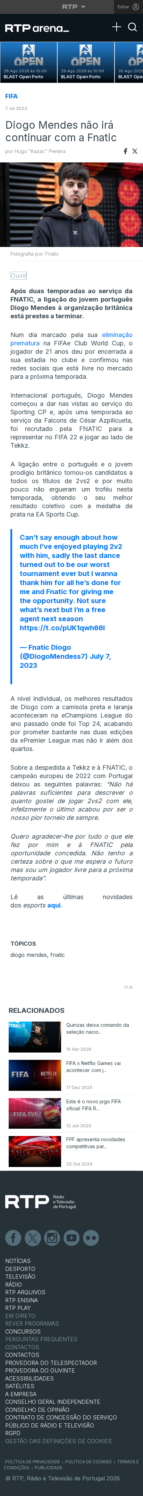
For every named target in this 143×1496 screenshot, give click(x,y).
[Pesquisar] (132, 33)
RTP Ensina (21, 1300)
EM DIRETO (20, 1315)
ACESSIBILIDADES (29, 1378)
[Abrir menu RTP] (71, 6)
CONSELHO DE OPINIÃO (37, 1409)
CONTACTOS (22, 1354)
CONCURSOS (23, 1331)
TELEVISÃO (20, 1276)
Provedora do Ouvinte (40, 1370)
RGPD (12, 1433)
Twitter (33, 1238)
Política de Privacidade (32, 1461)
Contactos (22, 1347)
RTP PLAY (18, 1307)
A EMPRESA (20, 1394)
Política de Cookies (88, 1461)
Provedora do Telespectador (51, 1362)
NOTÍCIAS (18, 1260)
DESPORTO (20, 1268)
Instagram (52, 1238)
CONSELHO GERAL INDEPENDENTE (52, 1401)
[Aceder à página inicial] (41, 28)
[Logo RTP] (40, 1202)
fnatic (57, 954)
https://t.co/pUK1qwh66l (62, 628)
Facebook (13, 1238)
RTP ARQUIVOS (25, 1292)
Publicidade (48, 1467)
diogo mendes (28, 954)
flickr (91, 1238)
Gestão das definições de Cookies (58, 1441)
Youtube (72, 1238)
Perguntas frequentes (41, 1339)
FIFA (11, 96)
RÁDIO (13, 1284)
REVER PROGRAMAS (32, 1323)
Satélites (19, 1386)
